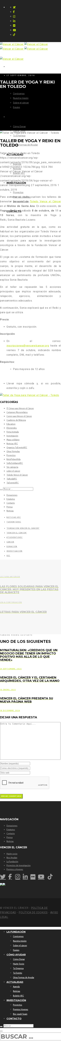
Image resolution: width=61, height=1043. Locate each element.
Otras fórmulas (13, 451)
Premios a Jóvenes (15, 869)
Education (11, 424)
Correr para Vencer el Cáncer (19, 416)
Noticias (10, 510)
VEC (8, 555)
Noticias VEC (12, 443)
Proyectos (11, 455)
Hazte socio (12, 853)
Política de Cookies (33, 912)
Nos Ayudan (12, 857)
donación (12, 546)
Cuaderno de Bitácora (16, 420)
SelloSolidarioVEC (15, 463)
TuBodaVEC (12, 478)
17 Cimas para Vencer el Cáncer (20, 408)
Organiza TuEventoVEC (17, 447)
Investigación (12, 435)
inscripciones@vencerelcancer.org (28, 345)
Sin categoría (12, 467)
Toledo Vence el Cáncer (17, 474)
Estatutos (11, 499)
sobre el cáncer (13, 470)
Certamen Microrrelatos (17, 412)
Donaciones (12, 495)
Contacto (11, 502)
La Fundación (12, 861)
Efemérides (12, 427)
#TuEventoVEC (15, 537)
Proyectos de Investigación (19, 865)
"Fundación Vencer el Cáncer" (23, 528)
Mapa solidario (13, 439)
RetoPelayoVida (13, 459)
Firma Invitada (13, 431)
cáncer (10, 542)
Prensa (10, 506)
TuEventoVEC (13, 482)
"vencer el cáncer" (17, 533)
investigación (14, 551)
